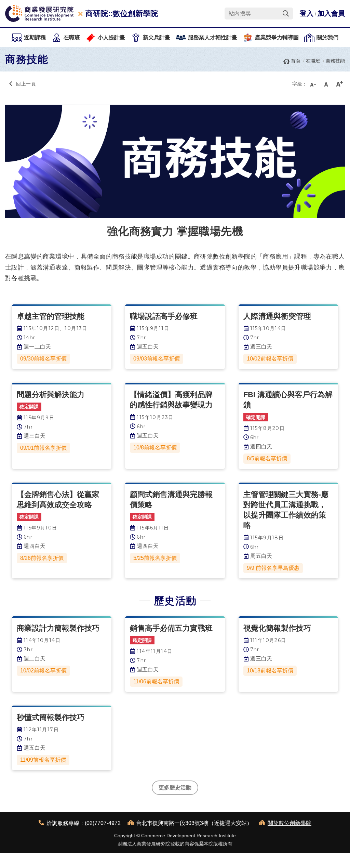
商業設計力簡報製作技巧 (58, 628)
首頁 (295, 61)
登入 (306, 13)
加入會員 (331, 13)
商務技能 (335, 61)
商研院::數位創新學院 (121, 13)
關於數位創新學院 (289, 823)
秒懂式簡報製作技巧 (50, 717)
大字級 (339, 83)
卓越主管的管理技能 (50, 316)
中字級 (326, 83)
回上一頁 (26, 84)
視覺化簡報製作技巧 (277, 628)
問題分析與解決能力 (50, 394)
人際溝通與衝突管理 (277, 316)
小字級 (312, 83)
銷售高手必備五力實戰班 (171, 628)
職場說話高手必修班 (164, 316)
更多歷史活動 (175, 787)
